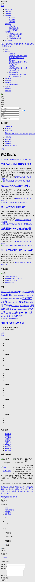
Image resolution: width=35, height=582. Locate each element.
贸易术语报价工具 (15, 38)
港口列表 (12, 18)
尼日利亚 (11, 298)
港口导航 (8, 15)
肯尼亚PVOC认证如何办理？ (16, 185)
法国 (9, 302)
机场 (4, 301)
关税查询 (8, 32)
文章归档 (8, 139)
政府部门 (27, 298)
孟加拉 (6, 298)
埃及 (30, 295)
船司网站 (8, 440)
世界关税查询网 (6, 487)
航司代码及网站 (14, 30)
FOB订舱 (8, 11)
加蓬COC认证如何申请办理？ (16, 164)
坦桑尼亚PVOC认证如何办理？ (17, 228)
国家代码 (12, 22)
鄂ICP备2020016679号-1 (9, 497)
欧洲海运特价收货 (11, 276)
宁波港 (14, 491)
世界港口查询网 (18, 487)
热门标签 (8, 143)
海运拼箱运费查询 (11, 145)
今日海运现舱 (9, 282)
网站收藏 (17, 309)
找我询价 (4, 557)
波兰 (11, 302)
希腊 (14, 298)
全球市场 (8, 78)
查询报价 (8, 434)
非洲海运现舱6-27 (11, 280)
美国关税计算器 (14, 36)
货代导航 (8, 91)
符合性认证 (27, 159)
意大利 (18, 298)
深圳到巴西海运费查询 (12, 323)
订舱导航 (8, 13)
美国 (22, 309)
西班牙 (13, 313)
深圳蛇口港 (9, 489)
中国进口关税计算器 (16, 34)
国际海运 (18, 56)
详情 (2, 335)
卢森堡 (15, 295)
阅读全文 (4, 179)
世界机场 (8, 24)
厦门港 (6, 493)
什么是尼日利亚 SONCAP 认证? (17, 250)
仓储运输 (18, 68)
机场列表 (12, 26)
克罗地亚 (26, 292)
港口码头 (6, 305)
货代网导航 (8, 9)
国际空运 (18, 62)
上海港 (7, 491)
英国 (10, 313)
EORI (2, 292)
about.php (8, 128)
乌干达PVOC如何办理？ (13, 207)
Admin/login (8, 127)
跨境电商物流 (17, 74)
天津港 (20, 491)
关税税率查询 (13, 84)
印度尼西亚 (20, 295)
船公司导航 (8, 40)
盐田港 (17, 489)
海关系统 (23, 302)
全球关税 (8, 82)
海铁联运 (31, 302)
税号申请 (10, 309)
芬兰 (7, 313)
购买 (2, 333)
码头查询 (8, 438)
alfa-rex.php (8, 130)
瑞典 (18, 306)
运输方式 (8, 51)
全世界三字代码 (14, 28)
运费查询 (8, 89)
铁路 (5, 316)
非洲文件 (28, 177)
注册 (2, 6)
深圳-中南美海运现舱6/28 (13, 278)
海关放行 (15, 302)
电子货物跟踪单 (24, 306)
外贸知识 (8, 86)
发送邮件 (4, 580)
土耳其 (27, 295)
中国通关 (8, 80)
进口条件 (20, 312)
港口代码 (12, 20)
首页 (6, 49)
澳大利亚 (14, 306)
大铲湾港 (24, 489)
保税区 (21, 292)
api (6, 132)
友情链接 (8, 444)
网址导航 (8, 450)
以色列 (8, 292)
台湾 (24, 295)
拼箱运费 (8, 448)
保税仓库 (14, 292)
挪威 (21, 298)
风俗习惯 (18, 316)
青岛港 (26, 491)
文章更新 (8, 141)
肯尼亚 (25, 309)
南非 (12, 295)
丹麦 (5, 292)
